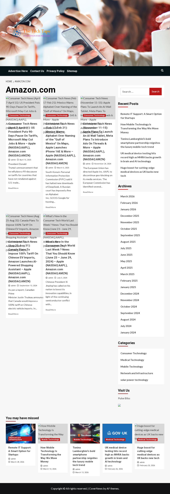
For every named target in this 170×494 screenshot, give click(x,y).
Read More (13, 188)
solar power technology (134, 379)
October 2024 (129, 306)
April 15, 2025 (25, 160)
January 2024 (128, 332)
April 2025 (127, 267)
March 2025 (127, 274)
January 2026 (128, 209)
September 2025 (130, 235)
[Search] (162, 70)
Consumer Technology (19, 115)
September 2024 (130, 312)
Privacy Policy (55, 71)
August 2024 (128, 319)
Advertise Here (18, 71)
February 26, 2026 (115, 469)
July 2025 (126, 248)
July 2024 (126, 325)
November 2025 (130, 222)
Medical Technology (132, 359)
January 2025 (128, 287)
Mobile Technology (132, 366)
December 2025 (130, 215)
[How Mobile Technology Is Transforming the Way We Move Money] (53, 433)
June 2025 (126, 254)
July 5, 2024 (62, 278)
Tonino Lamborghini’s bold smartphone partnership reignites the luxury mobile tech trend (140, 142)
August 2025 (128, 241)
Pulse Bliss (124, 398)
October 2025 (129, 228)
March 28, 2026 (17, 462)
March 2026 (127, 196)
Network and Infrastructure (137, 373)
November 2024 (130, 300)
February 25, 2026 (147, 465)
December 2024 (130, 293)
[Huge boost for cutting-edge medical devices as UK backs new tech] (149, 433)
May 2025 (126, 261)
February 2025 (129, 280)
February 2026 (129, 202)
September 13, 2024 (28, 286)
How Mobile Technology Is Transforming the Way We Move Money (140, 128)
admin (13, 160)
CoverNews (96, 488)
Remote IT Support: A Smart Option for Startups (141, 115)
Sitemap (72, 71)
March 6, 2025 (63, 168)
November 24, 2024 (102, 164)
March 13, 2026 (81, 472)
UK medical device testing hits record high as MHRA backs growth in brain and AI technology (141, 157)
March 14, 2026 (49, 469)
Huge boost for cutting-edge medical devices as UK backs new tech (140, 171)
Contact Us (37, 71)
